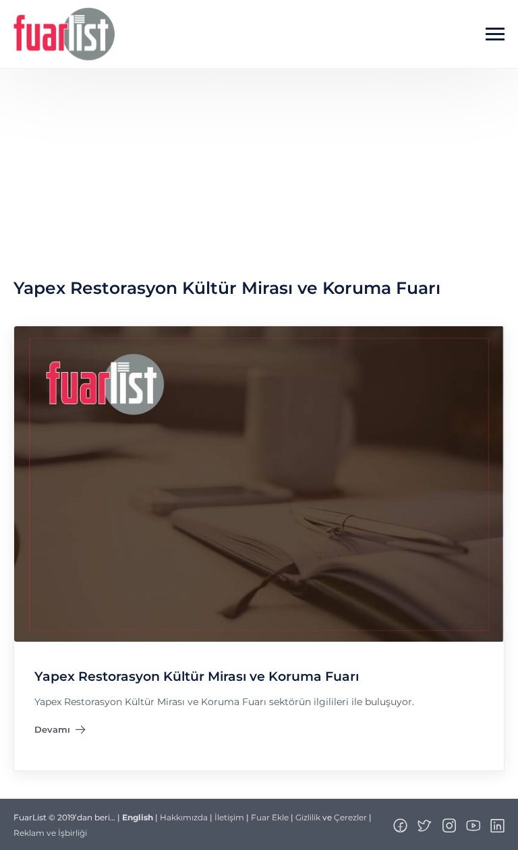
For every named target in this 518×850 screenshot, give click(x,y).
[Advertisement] (259, 169)
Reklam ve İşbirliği (50, 833)
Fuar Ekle (270, 817)
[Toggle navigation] (495, 34)
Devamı (60, 733)
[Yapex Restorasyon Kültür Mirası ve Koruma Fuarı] (259, 483)
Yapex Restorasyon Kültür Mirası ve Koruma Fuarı (196, 677)
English (137, 817)
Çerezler (350, 817)
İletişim (229, 817)
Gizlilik (307, 817)
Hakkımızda (184, 817)
